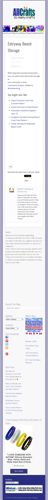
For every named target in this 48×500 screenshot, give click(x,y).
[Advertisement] (26, 149)
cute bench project (16, 85)
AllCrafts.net (28, 198)
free (10, 167)
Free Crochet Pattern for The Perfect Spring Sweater (13, 410)
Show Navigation (37, 20)
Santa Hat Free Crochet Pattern (24, 107)
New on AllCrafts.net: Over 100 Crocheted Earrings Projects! (13, 386)
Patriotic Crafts (31, 341)
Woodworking (15, 66)
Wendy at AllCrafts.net (17, 58)
